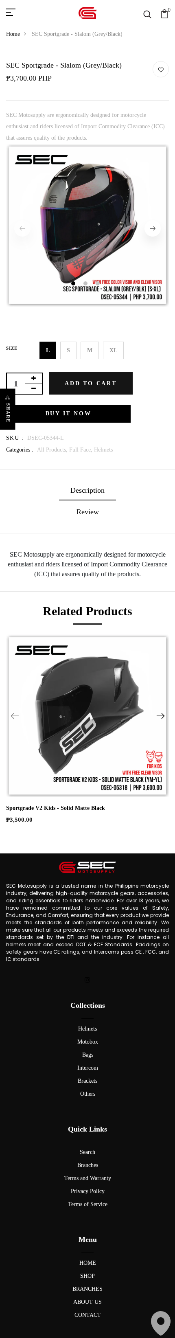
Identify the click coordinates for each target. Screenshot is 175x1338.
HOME (87, 1263)
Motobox (87, 1042)
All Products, (53, 450)
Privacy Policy (88, 1191)
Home (13, 34)
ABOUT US (87, 1302)
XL (113, 350)
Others (87, 1094)
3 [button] (99, 284)
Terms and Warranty (87, 1178)
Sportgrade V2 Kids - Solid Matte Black (55, 808)
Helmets (103, 450)
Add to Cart (91, 383)
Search (87, 1152)
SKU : (15, 438)
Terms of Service (87, 1204)
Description (87, 490)
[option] (87, 228)
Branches (87, 1165)
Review (88, 512)
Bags (87, 1055)
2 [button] (86, 284)
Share (8, 413)
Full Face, (81, 450)
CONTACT (87, 1315)
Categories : (19, 450)
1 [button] (74, 284)
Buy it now (69, 413)
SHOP (87, 1276)
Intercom (87, 1068)
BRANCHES (87, 1289)
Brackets (87, 1081)
